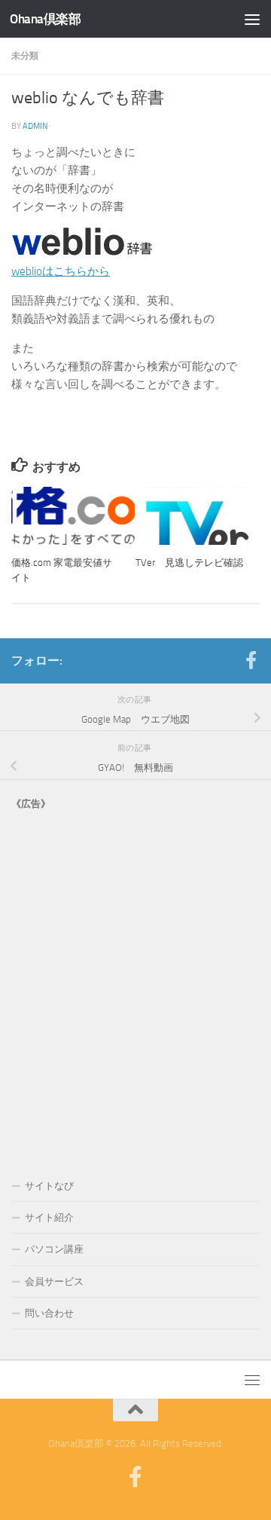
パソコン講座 (54, 1249)
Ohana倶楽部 (45, 18)
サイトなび (49, 1185)
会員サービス (54, 1281)
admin (35, 126)
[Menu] (252, 19)
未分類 (24, 55)
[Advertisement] (135, 979)
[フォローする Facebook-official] (251, 660)
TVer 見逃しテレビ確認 (189, 562)
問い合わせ (49, 1313)
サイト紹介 (49, 1217)
